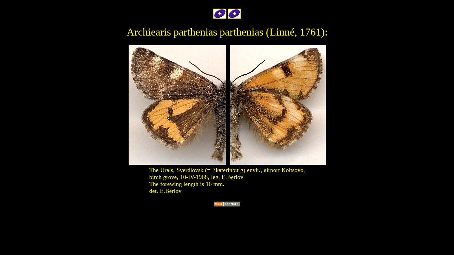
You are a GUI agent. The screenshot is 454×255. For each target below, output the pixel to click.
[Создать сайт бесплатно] (227, 205)
